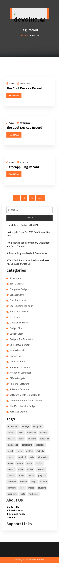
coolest (11, 432)
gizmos (11, 457)
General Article (17, 350)
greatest (22, 457)
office (20, 469)
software (12, 488)
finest (10, 451)
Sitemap (11, 517)
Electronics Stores (19, 322)
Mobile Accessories (20, 367)
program (42, 475)
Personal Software (19, 384)
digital (21, 439)
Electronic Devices (19, 311)
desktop (43, 432)
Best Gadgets (17, 283)
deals (20, 432)
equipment (27, 445)
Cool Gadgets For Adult (21, 306)
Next (40, 198)
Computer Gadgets (19, 289)
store (22, 488)
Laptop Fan (15, 356)
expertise (40, 445)
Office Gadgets (17, 378)
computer (37, 426)
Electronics (15, 317)
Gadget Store (16, 333)
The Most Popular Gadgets (24, 406)
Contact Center (17, 294)
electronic (44, 439)
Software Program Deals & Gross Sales (26, 253)
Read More (14, 95)
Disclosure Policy (16, 514)
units (22, 494)
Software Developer (20, 389)
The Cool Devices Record (24, 88)
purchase (12, 482)
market (39, 463)
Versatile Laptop (18, 411)
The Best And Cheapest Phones (26, 400)
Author (12, 83)
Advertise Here (15, 510)
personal (41, 469)
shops (34, 482)
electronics (13, 445)
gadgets (40, 451)
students (42, 488)
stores (31, 488)
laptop (20, 463)
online (30, 469)
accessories (13, 426)
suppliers (12, 494)
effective (32, 439)
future (19, 451)
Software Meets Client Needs (25, 395)
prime (21, 475)
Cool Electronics (18, 300)
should (43, 482)
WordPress (39, 559)
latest (29, 463)
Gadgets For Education (21, 339)
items (10, 463)
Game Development (20, 345)
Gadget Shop (16, 328)
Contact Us (13, 507)
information (43, 457)
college (25, 426)
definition (31, 432)
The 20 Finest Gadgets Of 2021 (22, 225)
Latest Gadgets (17, 361)
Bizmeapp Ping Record (22, 167)
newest (11, 469)
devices (11, 439)
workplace (34, 494)
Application (15, 278)
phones (11, 475)
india (32, 457)
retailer (23, 482)
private (31, 475)
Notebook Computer (20, 372)
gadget (29, 451)
